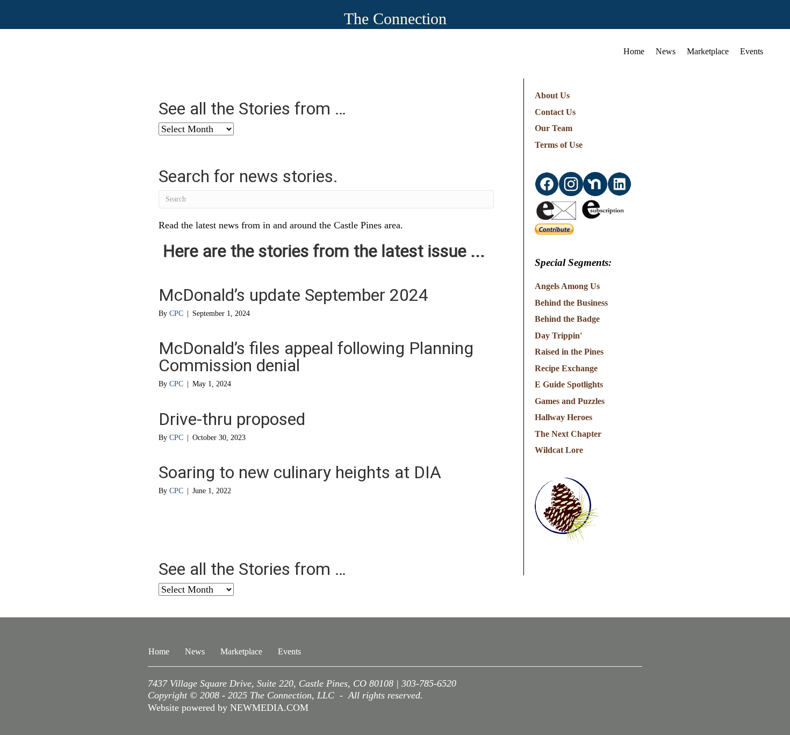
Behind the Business (571, 302)
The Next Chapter (568, 433)
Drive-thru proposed (232, 419)
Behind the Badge (567, 318)
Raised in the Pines (569, 351)
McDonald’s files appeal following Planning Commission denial (316, 357)
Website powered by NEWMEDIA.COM (228, 707)
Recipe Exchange (566, 368)
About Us (552, 95)
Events (751, 51)
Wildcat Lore (559, 450)
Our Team (553, 128)
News (666, 51)
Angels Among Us (567, 286)
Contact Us (555, 112)
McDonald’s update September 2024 (293, 295)
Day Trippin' (558, 335)
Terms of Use (559, 144)
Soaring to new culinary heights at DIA (300, 472)
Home (633, 51)
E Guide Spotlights (569, 384)
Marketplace (708, 51)
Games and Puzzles (570, 401)
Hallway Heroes (563, 417)
